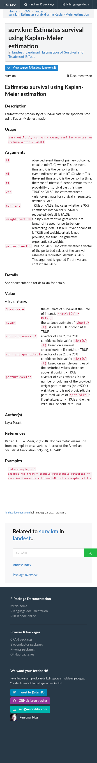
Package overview (25, 575)
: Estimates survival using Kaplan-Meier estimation (49, 14)
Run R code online (23, 616)
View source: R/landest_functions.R (34, 67)
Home (13, 11)
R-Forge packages (22, 649)
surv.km (48, 531)
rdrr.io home (18, 606)
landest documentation (17, 512)
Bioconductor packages (26, 644)
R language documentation (29, 611)
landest (22, 538)
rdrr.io (10, 4)
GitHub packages (22, 654)
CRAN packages (21, 639)
